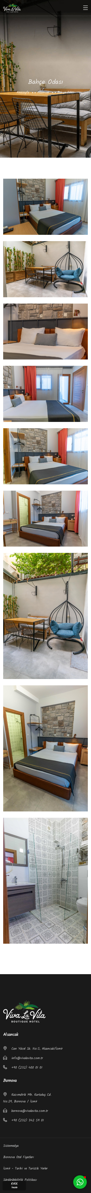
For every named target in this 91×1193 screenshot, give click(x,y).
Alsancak (43, 92)
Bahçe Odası (66, 92)
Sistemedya (11, 1145)
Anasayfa (23, 92)
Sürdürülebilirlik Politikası (20, 1179)
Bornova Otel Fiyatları (18, 1157)
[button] (80, 1182)
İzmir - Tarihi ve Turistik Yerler (25, 1168)
